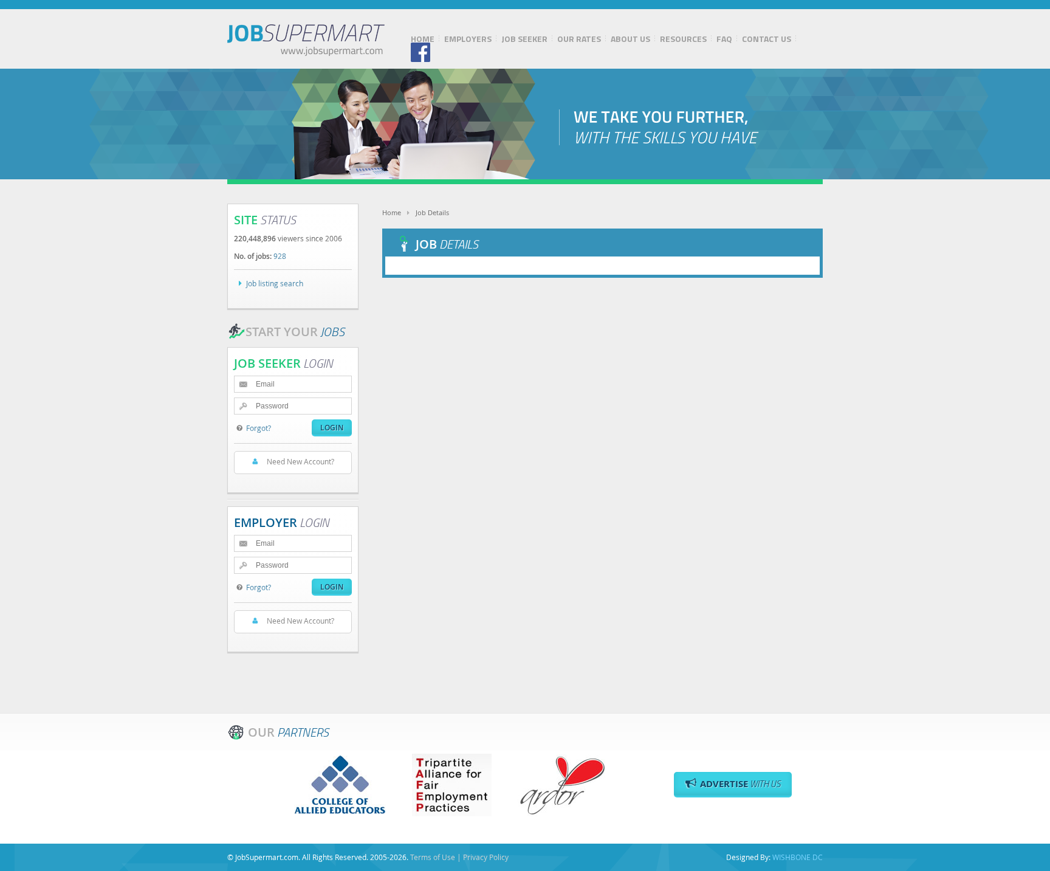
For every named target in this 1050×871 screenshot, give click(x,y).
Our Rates (579, 39)
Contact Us (766, 39)
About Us (630, 39)
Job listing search (274, 283)
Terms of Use (432, 857)
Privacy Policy (486, 857)
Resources (683, 39)
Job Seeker (524, 39)
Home (422, 39)
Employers (468, 39)
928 (279, 256)
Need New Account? (300, 461)
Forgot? (258, 428)
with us (740, 784)
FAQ (724, 39)
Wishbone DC (797, 857)
